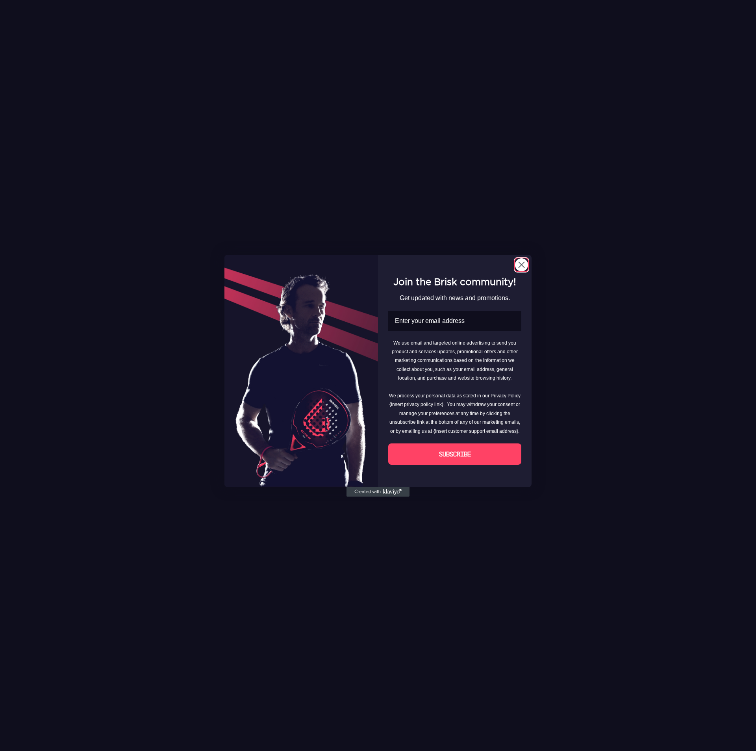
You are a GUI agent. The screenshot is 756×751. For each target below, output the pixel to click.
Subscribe (455, 454)
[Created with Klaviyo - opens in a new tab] (378, 492)
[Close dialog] (521, 265)
